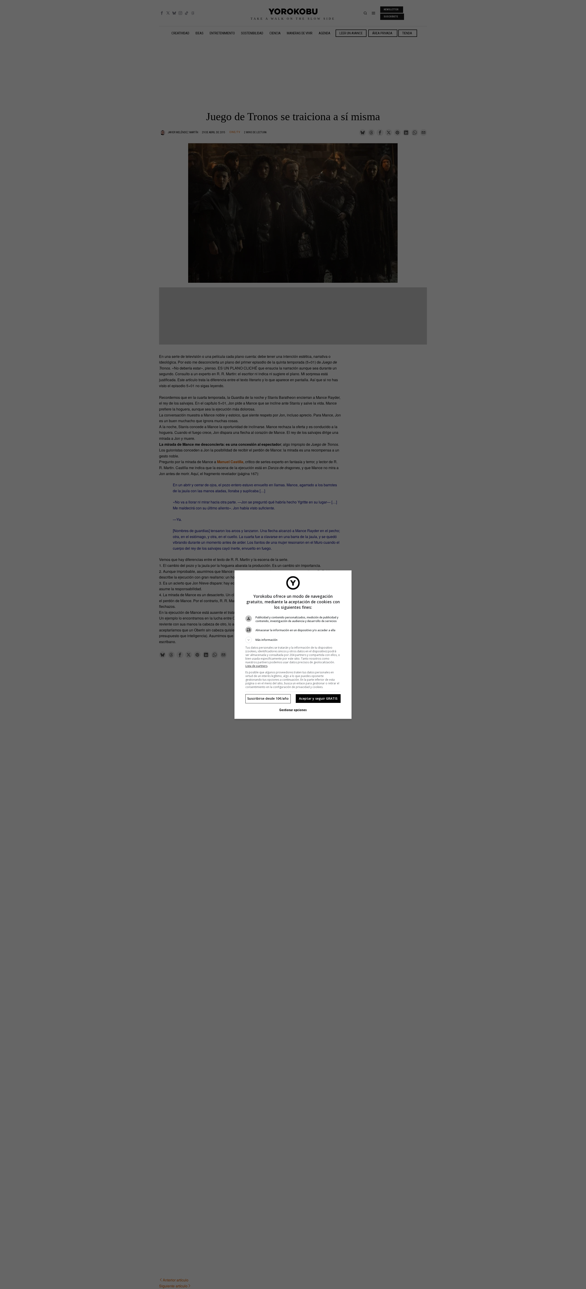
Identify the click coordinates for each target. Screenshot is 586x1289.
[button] (293, 640)
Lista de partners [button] (256, 666)
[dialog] (293, 644)
